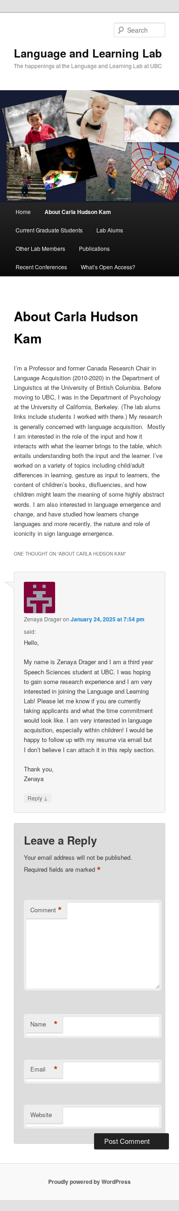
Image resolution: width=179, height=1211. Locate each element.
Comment (46, 910)
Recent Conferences (41, 267)
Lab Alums (109, 230)
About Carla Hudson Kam (78, 212)
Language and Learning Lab (88, 53)
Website (41, 1114)
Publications (94, 248)
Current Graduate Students (49, 230)
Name (44, 1024)
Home (23, 211)
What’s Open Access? (108, 267)
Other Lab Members (40, 248)
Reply (38, 798)
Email (44, 1069)
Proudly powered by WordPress (89, 1181)
